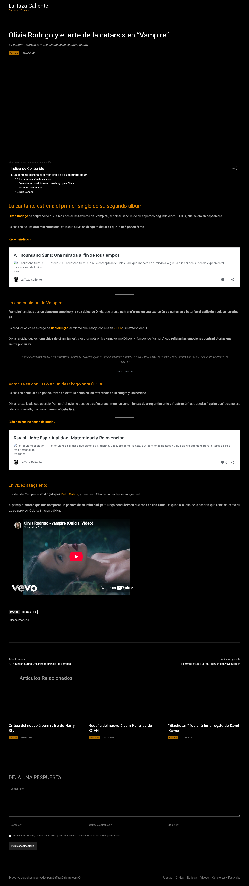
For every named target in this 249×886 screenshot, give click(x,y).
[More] (81, 61)
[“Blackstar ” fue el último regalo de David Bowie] (204, 704)
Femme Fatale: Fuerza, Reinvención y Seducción (210, 664)
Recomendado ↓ (20, 239)
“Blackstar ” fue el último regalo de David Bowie (203, 728)
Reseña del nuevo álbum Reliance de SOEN (120, 728)
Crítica (14, 53)
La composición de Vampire (35, 179)
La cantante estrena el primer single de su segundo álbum (50, 175)
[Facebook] (45, 61)
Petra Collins (69, 494)
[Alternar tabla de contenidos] (232, 169)
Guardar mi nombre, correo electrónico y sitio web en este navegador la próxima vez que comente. (67, 835)
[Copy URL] (71, 61)
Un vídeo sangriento (30, 187)
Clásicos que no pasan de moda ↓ (32, 422)
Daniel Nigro (59, 328)
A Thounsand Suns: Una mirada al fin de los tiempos (40, 664)
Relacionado (26, 192)
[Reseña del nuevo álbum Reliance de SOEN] (125, 704)
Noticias (94, 737)
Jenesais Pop (29, 611)
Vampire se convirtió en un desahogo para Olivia (46, 183)
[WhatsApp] (63, 61)
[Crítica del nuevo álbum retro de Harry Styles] (45, 704)
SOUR (118, 328)
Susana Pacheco (19, 620)
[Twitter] (54, 61)
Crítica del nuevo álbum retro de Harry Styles (42, 728)
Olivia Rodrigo (18, 216)
